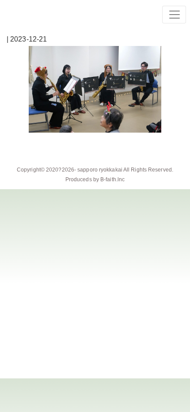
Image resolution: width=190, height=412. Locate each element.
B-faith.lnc (112, 179)
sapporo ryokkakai (99, 170)
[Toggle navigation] (174, 14)
